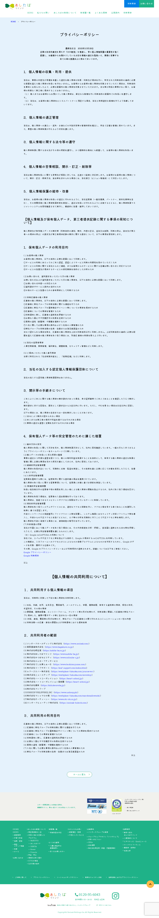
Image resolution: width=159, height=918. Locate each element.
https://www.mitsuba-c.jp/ (66, 657)
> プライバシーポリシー (40, 877)
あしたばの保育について (65, 12)
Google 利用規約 (31, 555)
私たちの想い (43, 12)
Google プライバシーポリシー (37, 552)
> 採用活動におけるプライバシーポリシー (122, 877)
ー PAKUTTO (33, 840)
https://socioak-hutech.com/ (73, 702)
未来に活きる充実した (36, 835)
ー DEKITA (32, 846)
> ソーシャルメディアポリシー (66, 877)
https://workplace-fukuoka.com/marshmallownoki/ (76, 695)
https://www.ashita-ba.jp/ (66, 653)
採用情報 (132, 3)
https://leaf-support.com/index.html (69, 667)
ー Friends (32, 852)
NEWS (30, 12)
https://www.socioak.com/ (76, 643)
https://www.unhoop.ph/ (65, 692)
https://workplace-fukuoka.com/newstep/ (72, 674)
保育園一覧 (85, 12)
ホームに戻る (79, 774)
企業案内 (115, 12)
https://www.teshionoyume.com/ (69, 664)
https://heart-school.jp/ (71, 678)
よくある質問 (101, 12)
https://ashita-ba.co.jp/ (54, 650)
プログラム (32, 838)
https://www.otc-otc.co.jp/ (64, 699)
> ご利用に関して (19, 877)
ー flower (32, 849)
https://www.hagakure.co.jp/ (59, 646)
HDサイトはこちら (105, 905)
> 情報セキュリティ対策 (92, 877)
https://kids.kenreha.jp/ (52, 685)
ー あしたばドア (34, 843)
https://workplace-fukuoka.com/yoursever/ (73, 671)
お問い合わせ (146, 3)
